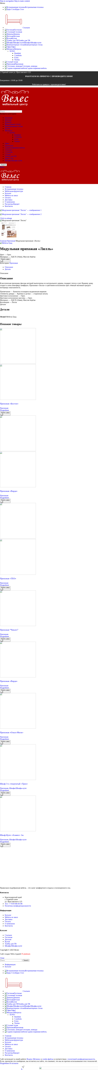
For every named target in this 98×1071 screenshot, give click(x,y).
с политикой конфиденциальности (81, 1059)
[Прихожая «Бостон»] (18, 363)
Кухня (7, 128)
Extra (16, 58)
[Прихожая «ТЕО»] (18, 538)
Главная (3, 241)
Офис (7, 143)
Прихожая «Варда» (8, 491)
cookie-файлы (47, 1059)
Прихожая (9, 146)
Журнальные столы (13, 124)
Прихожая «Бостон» (9, 403)
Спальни (8, 150)
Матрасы (8, 131)
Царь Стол (9, 158)
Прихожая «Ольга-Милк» (11, 732)
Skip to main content (22, 1)
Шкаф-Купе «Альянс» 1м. (12, 835)
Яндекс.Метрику (33, 1059)
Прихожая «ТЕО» (8, 578)
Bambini (17, 53)
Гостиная (8, 118)
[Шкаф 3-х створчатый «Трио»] (18, 779)
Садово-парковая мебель (15, 148)
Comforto (18, 55)
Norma (17, 60)
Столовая (8, 152)
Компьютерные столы (14, 126)
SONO (12, 51)
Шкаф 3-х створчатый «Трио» (14, 784)
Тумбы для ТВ (10, 156)
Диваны (8, 122)
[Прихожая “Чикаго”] (18, 625)
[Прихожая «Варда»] (18, 450)
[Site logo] (15, 109)
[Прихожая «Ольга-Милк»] (18, 728)
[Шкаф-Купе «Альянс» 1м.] (18, 831)
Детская (8, 120)
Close (2, 958)
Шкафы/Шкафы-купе (13, 161)
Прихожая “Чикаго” (9, 630)
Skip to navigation (7, 1)
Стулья (7, 154)
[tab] (9, 267)
